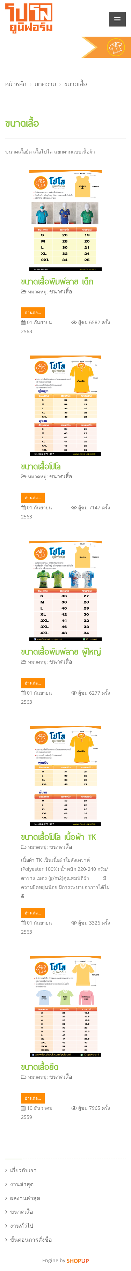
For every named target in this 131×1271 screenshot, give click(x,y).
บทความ (45, 83)
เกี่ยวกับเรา (23, 1170)
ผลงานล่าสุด (25, 1198)
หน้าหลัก (16, 83)
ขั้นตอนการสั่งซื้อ (31, 1239)
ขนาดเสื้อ (75, 83)
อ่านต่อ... (33, 312)
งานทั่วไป (21, 1225)
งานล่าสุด (22, 1184)
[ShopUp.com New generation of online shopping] (78, 1260)
